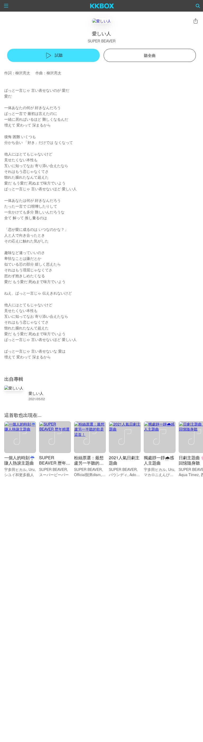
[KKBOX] (102, 6)
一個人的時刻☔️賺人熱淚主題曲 (19, 460)
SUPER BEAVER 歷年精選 (54, 463)
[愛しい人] (101, 20)
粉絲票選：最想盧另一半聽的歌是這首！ (89, 463)
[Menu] (6, 6)
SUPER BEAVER (102, 40)
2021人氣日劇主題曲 (124, 460)
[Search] (198, 6)
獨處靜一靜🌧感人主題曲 (159, 460)
